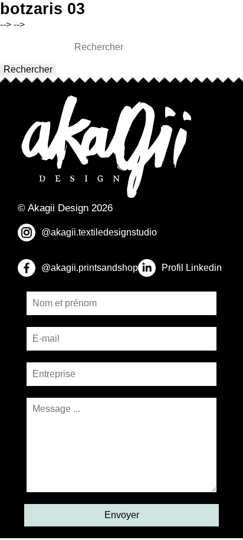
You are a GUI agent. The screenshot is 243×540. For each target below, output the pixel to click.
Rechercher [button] (28, 69)
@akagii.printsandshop (89, 268)
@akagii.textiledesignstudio (99, 232)
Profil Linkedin (192, 268)
